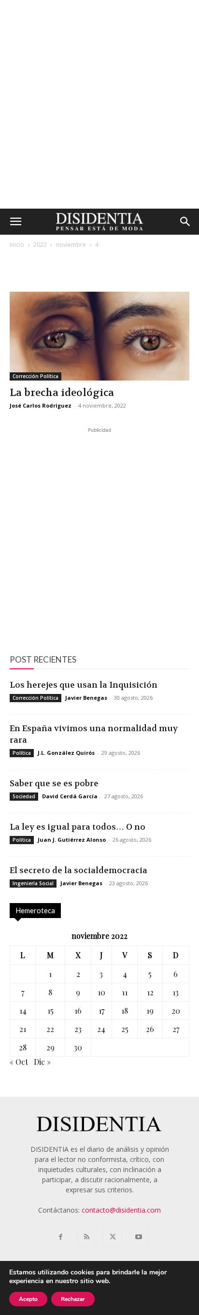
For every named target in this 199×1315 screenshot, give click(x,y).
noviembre (71, 244)
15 (50, 1010)
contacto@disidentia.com (121, 1210)
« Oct (19, 1062)
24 (101, 1029)
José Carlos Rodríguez (40, 405)
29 (50, 1047)
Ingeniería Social (33, 883)
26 (150, 1029)
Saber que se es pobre (54, 783)
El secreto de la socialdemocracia (78, 870)
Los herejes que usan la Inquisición (83, 684)
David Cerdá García (70, 796)
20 (175, 1010)
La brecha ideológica (62, 392)
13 (175, 992)
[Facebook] (60, 1237)
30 (78, 1047)
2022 (40, 244)
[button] (15, 222)
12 (150, 992)
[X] (112, 1237)
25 (124, 1029)
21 (22, 1029)
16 (78, 1010)
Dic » (42, 1062)
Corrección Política (35, 376)
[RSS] (86, 1237)
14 (23, 1010)
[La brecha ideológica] (99, 336)
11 (125, 992)
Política (22, 752)
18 (124, 1010)
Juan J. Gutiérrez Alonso (72, 839)
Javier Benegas (86, 697)
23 (78, 1029)
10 (101, 992)
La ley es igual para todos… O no (77, 826)
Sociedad (24, 796)
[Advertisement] (99, 104)
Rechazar (73, 1299)
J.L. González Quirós (66, 752)
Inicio (17, 244)
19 (150, 1010)
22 (50, 1029)
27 (175, 1029)
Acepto (28, 1299)
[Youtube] (138, 1237)
